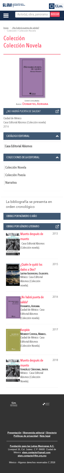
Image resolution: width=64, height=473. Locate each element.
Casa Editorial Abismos (18, 146)
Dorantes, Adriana (35, 104)
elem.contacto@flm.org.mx (32, 455)
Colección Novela (15, 167)
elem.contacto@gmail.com (36, 452)
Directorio (51, 432)
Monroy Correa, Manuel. (33, 334)
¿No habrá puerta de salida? (25, 28)
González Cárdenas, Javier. (34, 369)
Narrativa (11, 183)
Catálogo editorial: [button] (18, 136)
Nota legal (45, 436)
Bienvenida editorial (33, 432)
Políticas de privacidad (26, 436)
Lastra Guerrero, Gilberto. (34, 273)
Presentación (14, 432)
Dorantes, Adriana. (30, 306)
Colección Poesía (15, 175)
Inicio (6, 28)
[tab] (32, 136)
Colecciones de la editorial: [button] (23, 157)
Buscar (55, 14)
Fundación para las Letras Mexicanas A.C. (32, 446)
